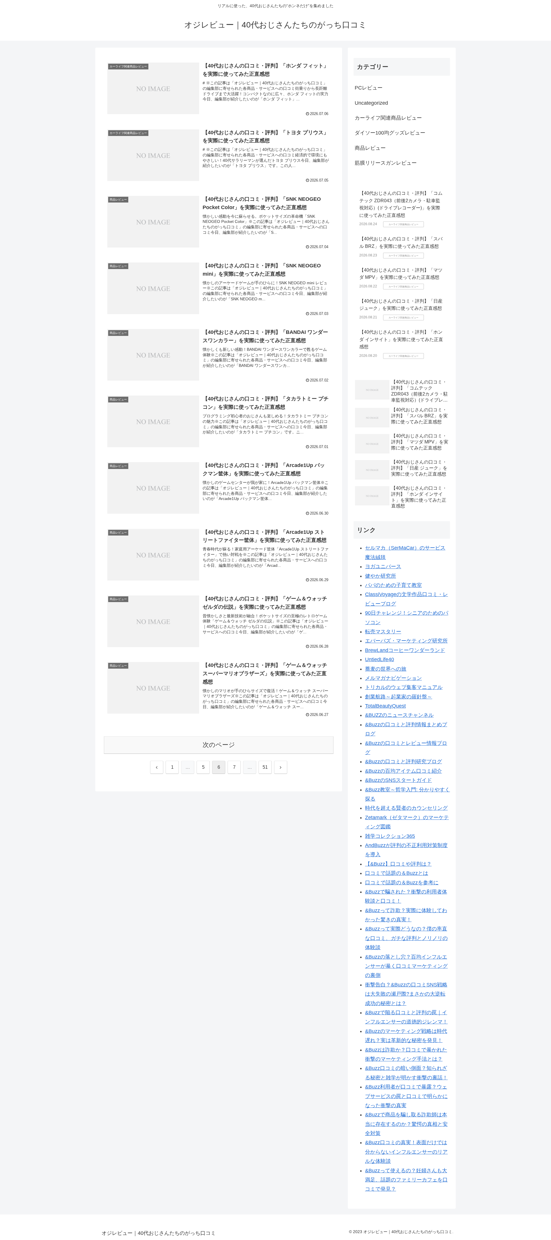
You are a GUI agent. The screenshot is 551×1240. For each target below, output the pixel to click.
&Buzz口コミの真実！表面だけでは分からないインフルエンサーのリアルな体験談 (406, 1152)
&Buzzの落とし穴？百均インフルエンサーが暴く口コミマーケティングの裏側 (406, 966)
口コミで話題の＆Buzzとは (396, 873)
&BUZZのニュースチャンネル (399, 715)
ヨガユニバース (383, 566)
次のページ (219, 744)
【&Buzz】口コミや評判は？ (398, 864)
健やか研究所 (380, 576)
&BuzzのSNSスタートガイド (398, 780)
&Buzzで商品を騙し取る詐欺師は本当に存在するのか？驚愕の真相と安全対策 (406, 1124)
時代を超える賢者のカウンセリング (406, 808)
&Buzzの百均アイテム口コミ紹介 (403, 771)
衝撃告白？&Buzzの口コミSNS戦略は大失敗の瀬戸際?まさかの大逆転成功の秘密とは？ (406, 994)
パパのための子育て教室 (393, 585)
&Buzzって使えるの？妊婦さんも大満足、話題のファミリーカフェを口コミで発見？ (406, 1180)
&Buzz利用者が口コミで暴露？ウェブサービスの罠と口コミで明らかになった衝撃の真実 (406, 1096)
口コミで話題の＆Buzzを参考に (402, 882)
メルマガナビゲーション (393, 678)
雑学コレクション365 (390, 836)
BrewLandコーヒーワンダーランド (405, 650)
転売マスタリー (383, 631)
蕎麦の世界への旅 (385, 669)
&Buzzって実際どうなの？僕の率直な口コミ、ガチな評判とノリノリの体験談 (406, 938)
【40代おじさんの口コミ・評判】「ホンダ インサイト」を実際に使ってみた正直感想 (401, 339)
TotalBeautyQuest (385, 706)
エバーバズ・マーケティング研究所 (406, 641)
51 (265, 767)
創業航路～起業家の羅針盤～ (398, 697)
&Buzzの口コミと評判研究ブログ (403, 761)
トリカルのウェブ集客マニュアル (404, 687)
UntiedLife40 (379, 659)
